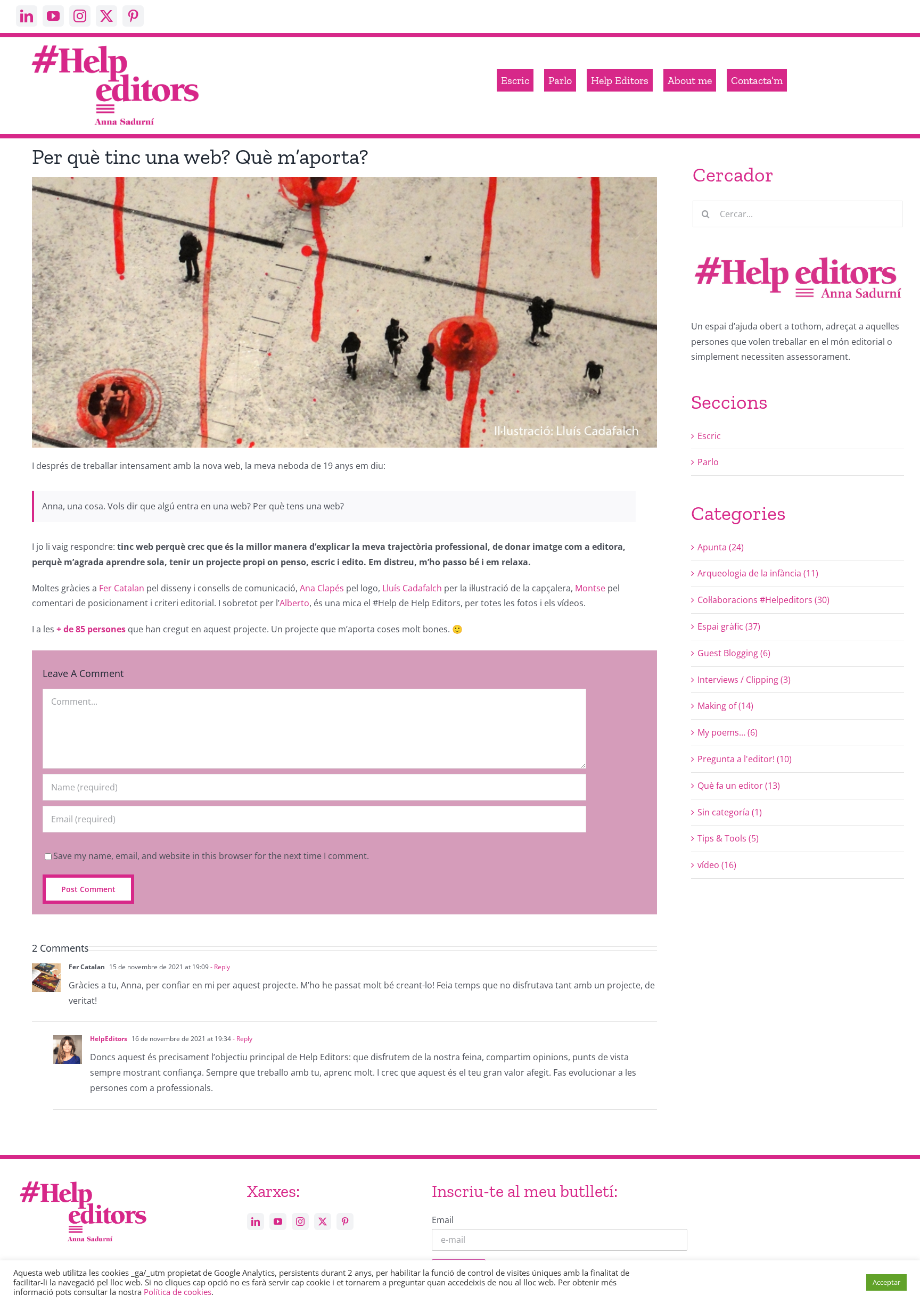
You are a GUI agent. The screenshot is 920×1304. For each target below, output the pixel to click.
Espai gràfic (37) (728, 626)
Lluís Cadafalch (412, 588)
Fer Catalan (121, 588)
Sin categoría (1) (729, 812)
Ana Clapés (322, 588)
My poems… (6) (727, 732)
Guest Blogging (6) (733, 653)
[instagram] (80, 16)
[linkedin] (26, 16)
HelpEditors (108, 1038)
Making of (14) (725, 706)
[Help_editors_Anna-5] (82, 1179)
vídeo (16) (716, 865)
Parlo (708, 462)
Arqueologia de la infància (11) (757, 573)
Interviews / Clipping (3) (744, 680)
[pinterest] (133, 16)
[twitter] (106, 16)
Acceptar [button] (886, 1282)
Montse (590, 588)
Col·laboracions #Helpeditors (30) (763, 600)
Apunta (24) (720, 547)
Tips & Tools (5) (728, 838)
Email (443, 1220)
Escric (709, 436)
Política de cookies (177, 1291)
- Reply (219, 966)
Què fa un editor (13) (738, 785)
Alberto (294, 603)
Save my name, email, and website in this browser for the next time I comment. (211, 856)
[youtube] (53, 16)
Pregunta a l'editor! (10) (744, 759)
